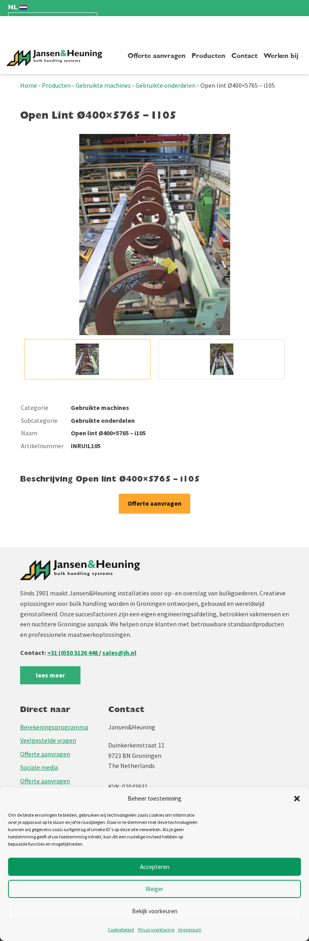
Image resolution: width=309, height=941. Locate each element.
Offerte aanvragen (156, 56)
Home (28, 85)
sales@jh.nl (119, 653)
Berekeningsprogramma (54, 727)
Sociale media (39, 767)
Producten (208, 56)
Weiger (154, 889)
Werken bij (281, 56)
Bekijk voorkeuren (154, 911)
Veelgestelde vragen (48, 740)
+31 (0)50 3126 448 (73, 653)
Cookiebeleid (121, 930)
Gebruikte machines (103, 85)
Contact (244, 56)
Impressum (190, 930)
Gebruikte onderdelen (166, 85)
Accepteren (154, 867)
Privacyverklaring (156, 930)
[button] (297, 799)
